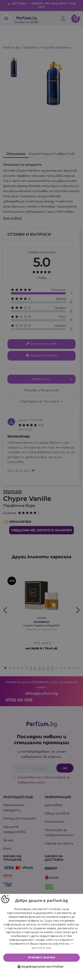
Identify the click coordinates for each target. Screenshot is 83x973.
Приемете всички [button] (41, 957)
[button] (41, 967)
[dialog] (41, 933)
